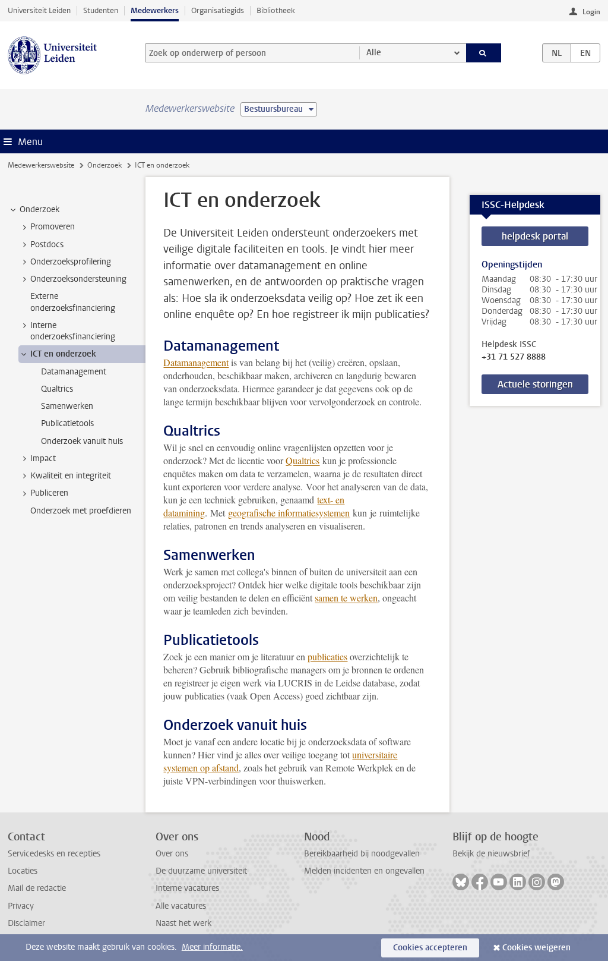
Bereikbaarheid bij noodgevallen (362, 853)
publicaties (327, 656)
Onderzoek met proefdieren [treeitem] (80, 510)
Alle (373, 52)
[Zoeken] (484, 52)
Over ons (172, 853)
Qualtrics (302, 460)
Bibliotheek (275, 10)
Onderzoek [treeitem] (39, 209)
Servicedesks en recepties (54, 853)
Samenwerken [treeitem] (67, 406)
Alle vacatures (181, 906)
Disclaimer (26, 923)
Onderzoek (104, 165)
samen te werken (346, 597)
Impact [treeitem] (43, 458)
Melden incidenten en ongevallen (364, 871)
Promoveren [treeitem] (52, 226)
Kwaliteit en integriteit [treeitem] (70, 475)
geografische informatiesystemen (289, 512)
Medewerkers (155, 10)
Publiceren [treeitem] (49, 493)
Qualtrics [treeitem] (57, 389)
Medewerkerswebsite (41, 165)
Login (591, 12)
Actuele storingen (535, 384)
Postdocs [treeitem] (47, 244)
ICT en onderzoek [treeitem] (63, 354)
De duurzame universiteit (201, 871)
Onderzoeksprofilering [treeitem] (70, 261)
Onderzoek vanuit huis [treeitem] (82, 441)
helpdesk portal (535, 236)
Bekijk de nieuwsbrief (491, 853)
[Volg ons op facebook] (479, 882)
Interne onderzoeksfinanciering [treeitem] (72, 331)
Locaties (22, 871)
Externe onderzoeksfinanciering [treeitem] (72, 302)
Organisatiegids (217, 10)
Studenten (100, 10)
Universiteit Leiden (39, 10)
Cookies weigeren (536, 947)
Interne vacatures (187, 888)
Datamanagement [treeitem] (73, 371)
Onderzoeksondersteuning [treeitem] (78, 279)
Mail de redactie (37, 888)
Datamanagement (196, 362)
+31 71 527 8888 (514, 357)
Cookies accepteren (430, 947)
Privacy (21, 906)
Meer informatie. (212, 947)
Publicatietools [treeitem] (67, 423)
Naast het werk (183, 923)
